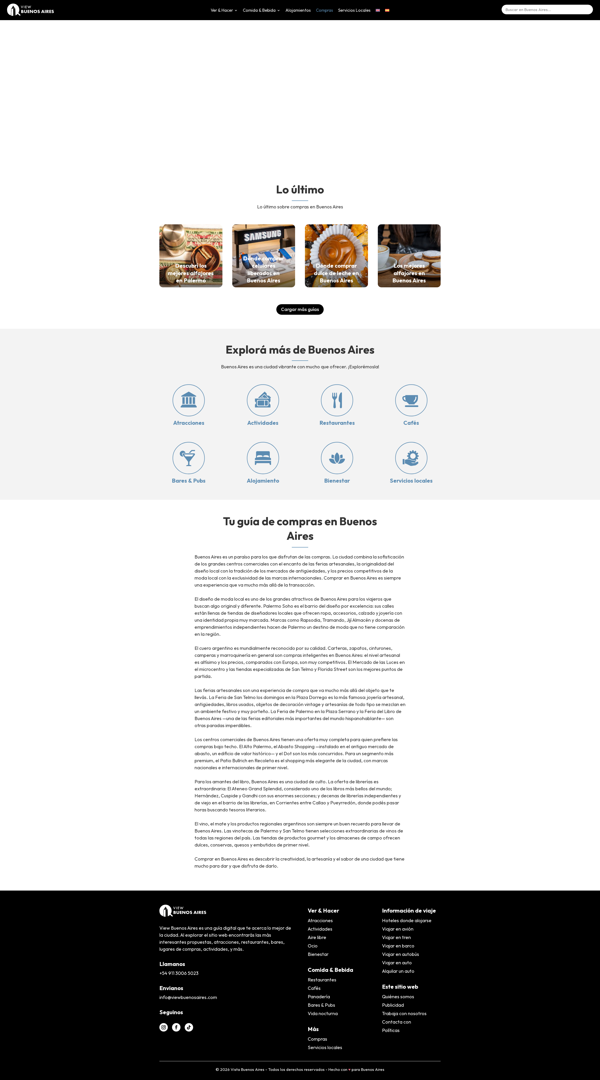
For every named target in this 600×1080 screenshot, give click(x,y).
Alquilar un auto (398, 971)
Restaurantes (337, 422)
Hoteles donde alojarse (406, 920)
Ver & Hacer (222, 11)
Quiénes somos (398, 996)
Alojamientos (298, 11)
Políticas (391, 1030)
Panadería (319, 996)
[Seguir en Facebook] (176, 1027)
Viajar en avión (397, 929)
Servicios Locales (354, 11)
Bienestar (337, 480)
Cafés (411, 422)
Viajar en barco (398, 946)
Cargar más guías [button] (300, 309)
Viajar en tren (396, 937)
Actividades (262, 422)
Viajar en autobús (400, 954)
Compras (324, 11)
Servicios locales (411, 480)
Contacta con (396, 1022)
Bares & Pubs (189, 480)
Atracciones (188, 422)
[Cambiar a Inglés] (378, 14)
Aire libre (317, 937)
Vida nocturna (323, 1013)
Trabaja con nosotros (404, 1013)
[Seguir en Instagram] (163, 1027)
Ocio (313, 946)
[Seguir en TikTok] (189, 1027)
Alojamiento (263, 480)
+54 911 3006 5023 (179, 973)
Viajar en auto (397, 962)
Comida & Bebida (259, 11)
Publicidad (393, 1005)
